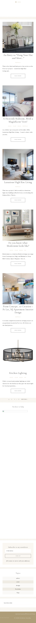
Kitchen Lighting (18, 373)
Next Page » (24, 399)
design (19, 126)
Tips (25, 250)
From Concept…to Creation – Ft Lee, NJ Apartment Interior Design (18, 309)
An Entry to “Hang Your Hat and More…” (18, 57)
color (14, 126)
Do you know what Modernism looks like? (18, 244)
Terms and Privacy (31, 614)
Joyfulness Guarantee (20, 614)
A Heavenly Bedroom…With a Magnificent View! (18, 120)
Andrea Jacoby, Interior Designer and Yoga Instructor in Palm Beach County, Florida (18, 8)
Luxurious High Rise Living (18, 182)
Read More (18, 75)
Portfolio (18, 62)
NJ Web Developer (4, 617)
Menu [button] (19, 2)
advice (9, 126)
